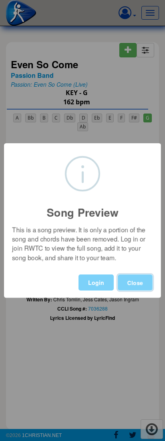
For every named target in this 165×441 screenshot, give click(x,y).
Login (96, 282)
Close (135, 282)
